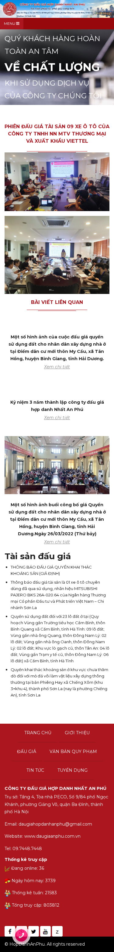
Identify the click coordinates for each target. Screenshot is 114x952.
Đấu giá (26, 751)
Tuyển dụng (72, 770)
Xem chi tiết (57, 367)
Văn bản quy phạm (73, 751)
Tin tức (35, 770)
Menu (10, 23)
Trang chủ (37, 732)
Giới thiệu (77, 732)
